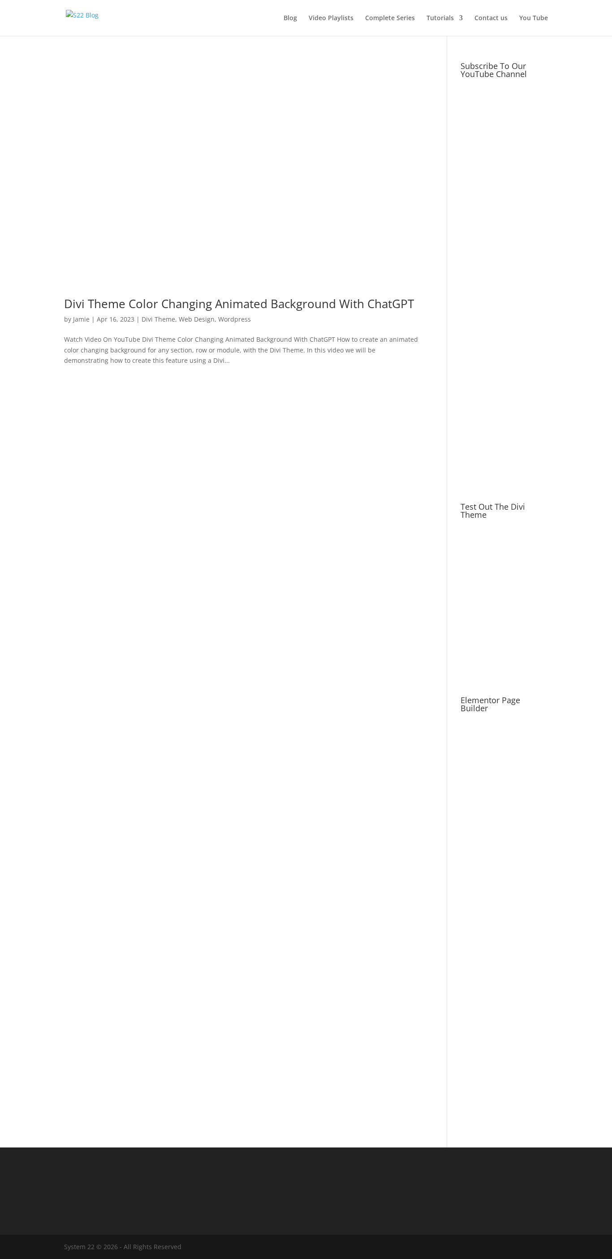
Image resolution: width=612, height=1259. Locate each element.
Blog (290, 18)
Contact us (491, 18)
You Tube (533, 18)
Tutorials (440, 18)
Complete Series (390, 18)
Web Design (197, 319)
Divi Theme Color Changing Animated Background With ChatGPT (239, 304)
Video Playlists (331, 18)
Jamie (81, 319)
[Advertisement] (504, 344)
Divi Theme (158, 319)
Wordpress (234, 319)
